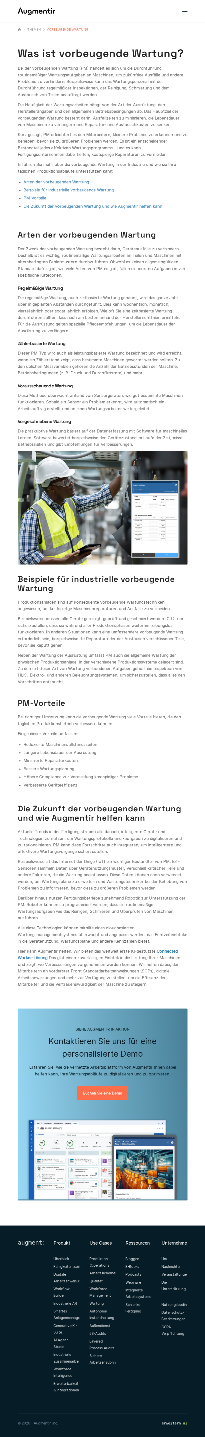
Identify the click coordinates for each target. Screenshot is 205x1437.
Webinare (133, 1282)
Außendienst (100, 1325)
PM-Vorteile (35, 197)
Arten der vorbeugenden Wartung (56, 181)
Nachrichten (172, 1266)
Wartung (97, 1303)
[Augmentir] (20, 29)
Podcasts (133, 1274)
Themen (34, 29)
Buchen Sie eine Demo (102, 1093)
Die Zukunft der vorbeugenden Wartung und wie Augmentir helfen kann (93, 206)
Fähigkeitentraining (69, 1266)
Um (164, 1259)
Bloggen (132, 1259)
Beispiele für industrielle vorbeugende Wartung (69, 189)
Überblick (61, 1259)
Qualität (96, 1281)
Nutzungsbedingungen (180, 1304)
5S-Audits (98, 1333)
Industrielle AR (65, 1303)
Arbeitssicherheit (104, 1273)
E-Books (132, 1266)
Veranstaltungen (175, 1274)
